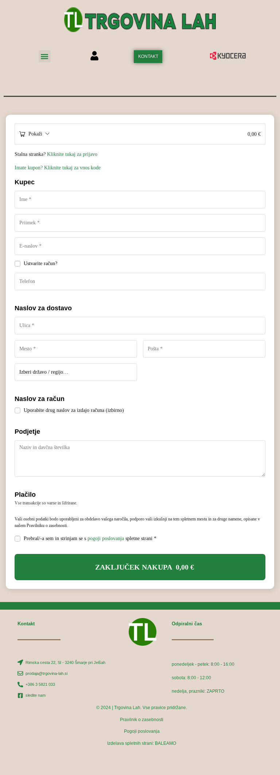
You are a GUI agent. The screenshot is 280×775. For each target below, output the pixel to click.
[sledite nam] (20, 695)
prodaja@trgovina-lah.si (46, 673)
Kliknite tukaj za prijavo (72, 154)
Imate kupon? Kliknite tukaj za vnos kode (58, 167)
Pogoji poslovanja (142, 731)
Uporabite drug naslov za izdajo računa (74, 410)
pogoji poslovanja (106, 538)
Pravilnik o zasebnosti (141, 719)
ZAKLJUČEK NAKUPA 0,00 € (144, 567)
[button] (45, 56)
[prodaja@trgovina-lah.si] (20, 673)
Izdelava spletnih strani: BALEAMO (141, 743)
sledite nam (36, 695)
